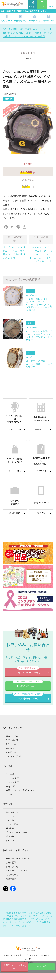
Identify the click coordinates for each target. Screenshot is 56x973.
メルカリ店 (11, 782)
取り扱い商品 (34, 21)
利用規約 (10, 828)
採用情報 (10, 836)
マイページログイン (15, 870)
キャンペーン (12, 812)
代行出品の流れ (20, 21)
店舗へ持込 (11, 862)
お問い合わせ (12, 866)
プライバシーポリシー (16, 832)
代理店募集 (11, 878)
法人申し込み (12, 874)
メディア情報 (12, 824)
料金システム (48, 21)
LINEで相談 (41, 966)
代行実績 (10, 774)
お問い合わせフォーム (28, 697)
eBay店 (9, 786)
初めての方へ (6, 21)
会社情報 (10, 820)
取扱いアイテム (13, 744)
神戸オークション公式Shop (19, 790)
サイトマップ (12, 840)
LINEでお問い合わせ (28, 684)
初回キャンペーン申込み (14, 966)
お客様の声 (11, 752)
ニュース (10, 816)
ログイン (32, 7)
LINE (42, 7)
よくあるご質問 (13, 756)
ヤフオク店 (11, 778)
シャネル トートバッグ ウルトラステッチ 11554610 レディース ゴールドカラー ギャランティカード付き (41, 254)
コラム (9, 794)
